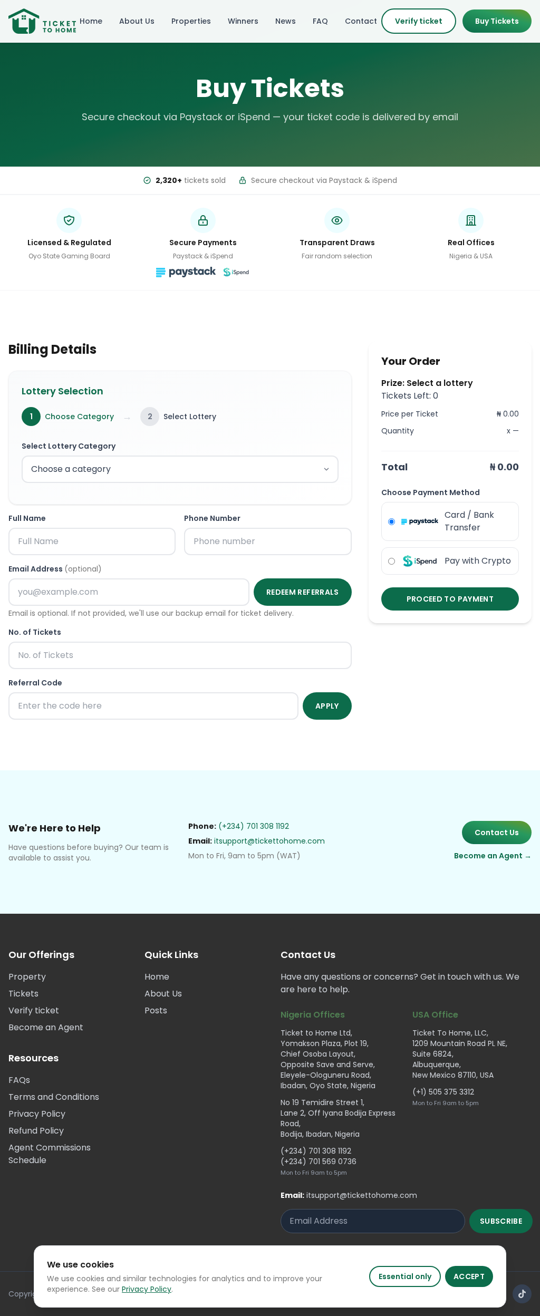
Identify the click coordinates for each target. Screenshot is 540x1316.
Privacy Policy (146, 1289)
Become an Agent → (493, 855)
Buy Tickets (497, 21)
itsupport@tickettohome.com (269, 841)
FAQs (19, 1080)
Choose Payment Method (430, 492)
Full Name (27, 518)
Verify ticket (418, 21)
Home (91, 21)
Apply (327, 706)
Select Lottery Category (68, 446)
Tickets (23, 994)
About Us (137, 21)
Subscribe (501, 1221)
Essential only (405, 1276)
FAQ (320, 21)
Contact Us (497, 832)
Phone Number (212, 518)
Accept (469, 1276)
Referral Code (35, 683)
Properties (191, 21)
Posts (155, 1010)
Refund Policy (36, 1131)
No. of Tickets (34, 632)
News (285, 21)
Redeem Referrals (302, 592)
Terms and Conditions (53, 1097)
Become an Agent (45, 1027)
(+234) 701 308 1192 (253, 826)
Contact (361, 21)
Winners (243, 21)
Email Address (55, 569)
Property (27, 977)
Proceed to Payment (450, 599)
